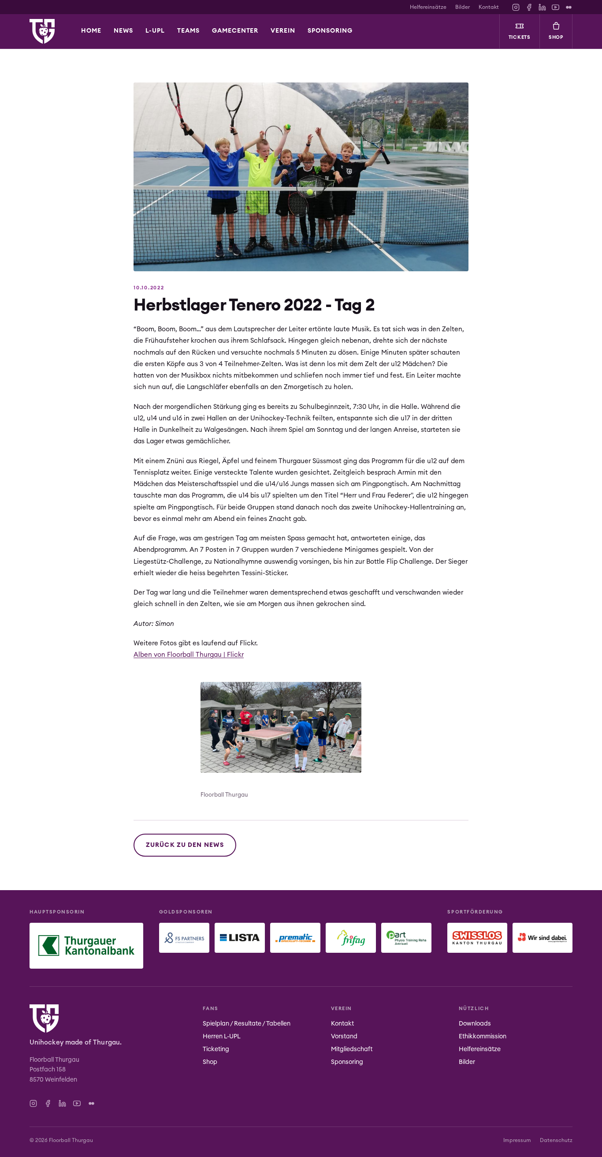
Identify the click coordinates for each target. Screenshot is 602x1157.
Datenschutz (556, 1140)
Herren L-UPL (222, 1036)
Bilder (462, 7)
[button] (155, 31)
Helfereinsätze (428, 7)
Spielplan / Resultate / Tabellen (246, 1024)
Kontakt (489, 7)
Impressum (517, 1140)
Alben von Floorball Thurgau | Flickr (189, 655)
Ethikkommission (482, 1036)
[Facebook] (529, 7)
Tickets (520, 37)
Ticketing (216, 1049)
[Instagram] (516, 7)
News (123, 31)
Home (91, 31)
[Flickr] (568, 7)
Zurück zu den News (185, 845)
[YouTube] (555, 7)
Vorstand (344, 1036)
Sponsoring (347, 1062)
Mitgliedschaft (352, 1049)
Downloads (475, 1024)
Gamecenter (235, 31)
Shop (556, 37)
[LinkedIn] (542, 7)
